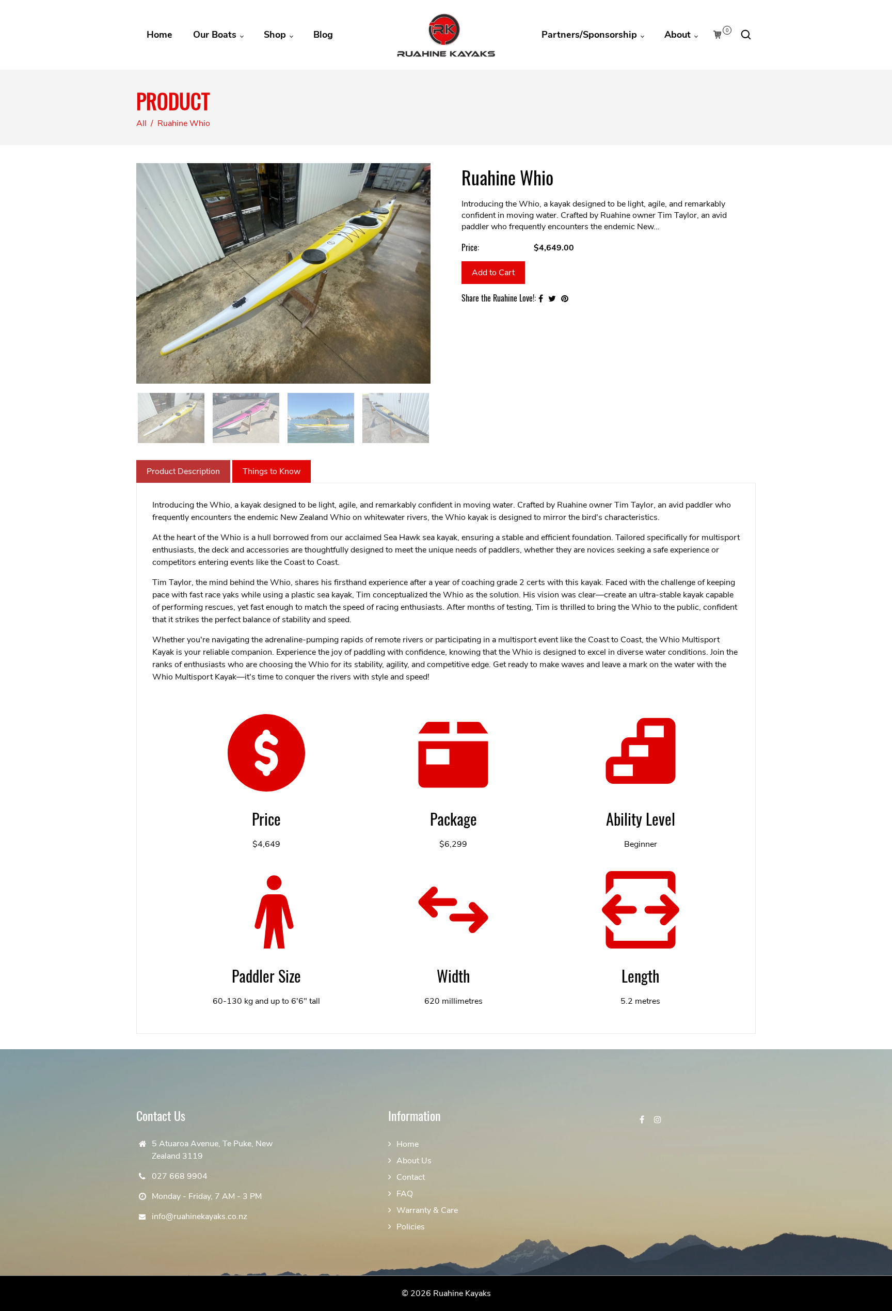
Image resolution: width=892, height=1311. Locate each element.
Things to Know (271, 471)
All (141, 123)
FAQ (404, 1193)
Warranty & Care (427, 1210)
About (678, 34)
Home (159, 34)
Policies (410, 1227)
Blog (323, 34)
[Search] (746, 34)
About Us (414, 1160)
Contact (410, 1177)
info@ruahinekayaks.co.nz (199, 1216)
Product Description (183, 471)
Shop (276, 34)
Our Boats (216, 34)
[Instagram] (658, 1120)
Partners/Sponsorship (590, 34)
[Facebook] (643, 1120)
